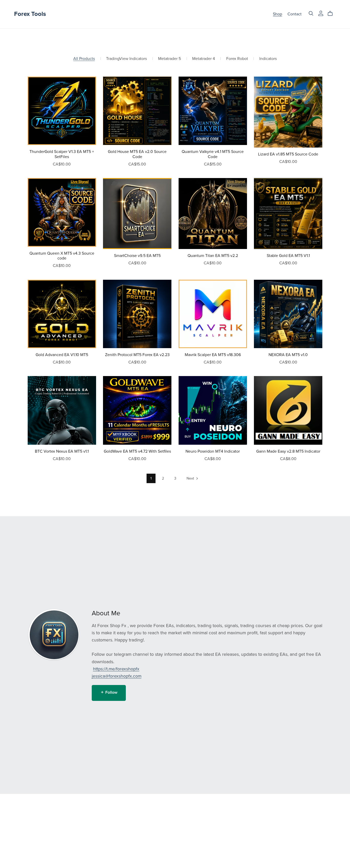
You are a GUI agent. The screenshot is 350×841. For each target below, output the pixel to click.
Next (191, 478)
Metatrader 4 (203, 58)
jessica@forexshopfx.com (116, 676)
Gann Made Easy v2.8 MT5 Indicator (288, 451)
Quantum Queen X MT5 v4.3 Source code (61, 256)
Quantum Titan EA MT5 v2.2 (213, 255)
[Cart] (332, 13)
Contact (294, 14)
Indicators (268, 58)
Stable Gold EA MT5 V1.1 (288, 255)
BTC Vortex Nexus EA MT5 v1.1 (62, 451)
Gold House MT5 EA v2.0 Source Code (137, 154)
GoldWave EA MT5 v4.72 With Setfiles (137, 451)
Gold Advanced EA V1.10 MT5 (62, 354)
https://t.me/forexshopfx (116, 669)
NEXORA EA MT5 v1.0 (288, 354)
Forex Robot (237, 58)
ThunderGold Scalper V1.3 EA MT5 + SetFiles (61, 154)
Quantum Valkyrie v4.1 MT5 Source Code (213, 154)
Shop (277, 14)
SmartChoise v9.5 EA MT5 (137, 255)
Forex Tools (30, 14)
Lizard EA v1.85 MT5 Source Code (288, 154)
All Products (84, 58)
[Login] (321, 13)
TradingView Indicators (126, 58)
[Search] (311, 13)
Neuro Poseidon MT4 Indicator (213, 451)
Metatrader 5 (169, 58)
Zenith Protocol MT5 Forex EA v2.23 (137, 354)
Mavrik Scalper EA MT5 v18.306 (213, 354)
